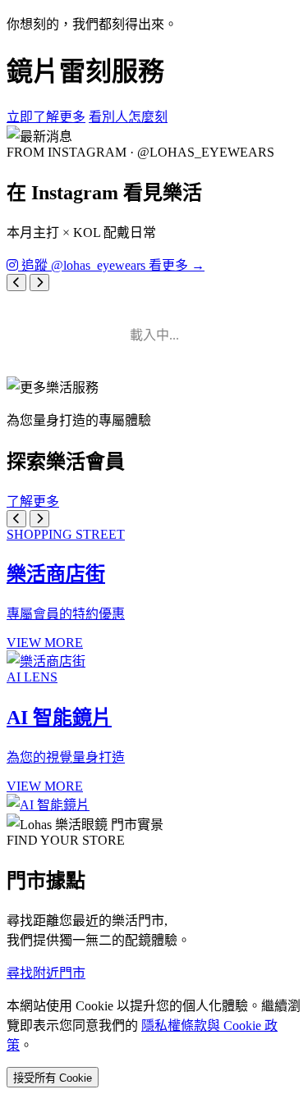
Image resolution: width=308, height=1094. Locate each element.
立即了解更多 (46, 117)
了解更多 (33, 501)
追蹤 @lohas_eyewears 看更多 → (111, 265)
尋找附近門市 (46, 973)
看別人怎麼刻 (128, 117)
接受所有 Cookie (52, 1078)
